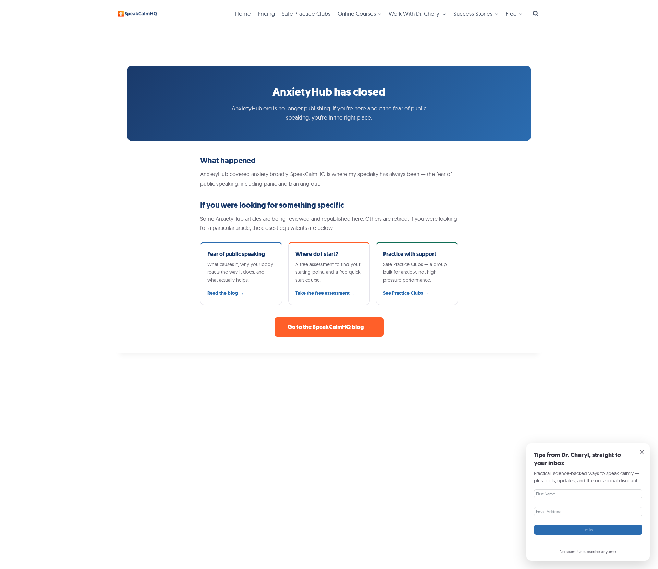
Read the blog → (225, 293)
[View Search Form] (535, 14)
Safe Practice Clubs (306, 13)
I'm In (588, 529)
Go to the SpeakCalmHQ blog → (329, 327)
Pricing (266, 13)
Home (243, 13)
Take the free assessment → (325, 293)
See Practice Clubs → (406, 293)
